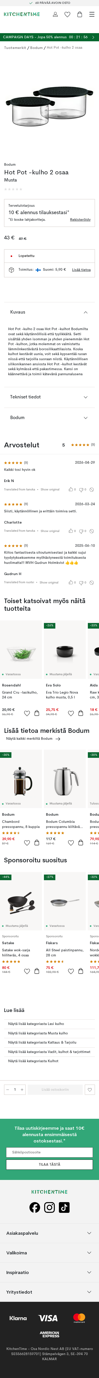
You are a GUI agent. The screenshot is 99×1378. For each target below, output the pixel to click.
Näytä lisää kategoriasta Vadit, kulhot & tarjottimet (49, 1052)
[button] (13, 189)
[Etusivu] (22, 14)
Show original (50, 489)
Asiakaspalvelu (22, 1233)
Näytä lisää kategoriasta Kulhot (33, 1061)
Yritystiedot (19, 1292)
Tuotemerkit (15, 47)
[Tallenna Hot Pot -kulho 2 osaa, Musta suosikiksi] (90, 1090)
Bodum (36, 47)
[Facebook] (34, 1207)
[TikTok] (64, 1207)
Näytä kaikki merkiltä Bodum (29, 738)
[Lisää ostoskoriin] (37, 713)
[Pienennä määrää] (7, 1090)
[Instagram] (49, 1207)
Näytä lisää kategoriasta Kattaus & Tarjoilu (42, 1042)
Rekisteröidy (80, 220)
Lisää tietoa (81, 270)
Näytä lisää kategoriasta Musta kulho (38, 1033)
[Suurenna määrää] (22, 1090)
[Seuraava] (90, 105)
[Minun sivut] (55, 14)
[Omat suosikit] (67, 14)
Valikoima (16, 1253)
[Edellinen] (9, 105)
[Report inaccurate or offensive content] (91, 490)
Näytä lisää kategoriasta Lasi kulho (36, 1024)
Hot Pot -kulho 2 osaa (64, 47)
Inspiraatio (17, 1272)
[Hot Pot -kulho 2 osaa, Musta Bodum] (49, 104)
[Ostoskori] (80, 14)
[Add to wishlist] (27, 713)
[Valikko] (92, 14)
